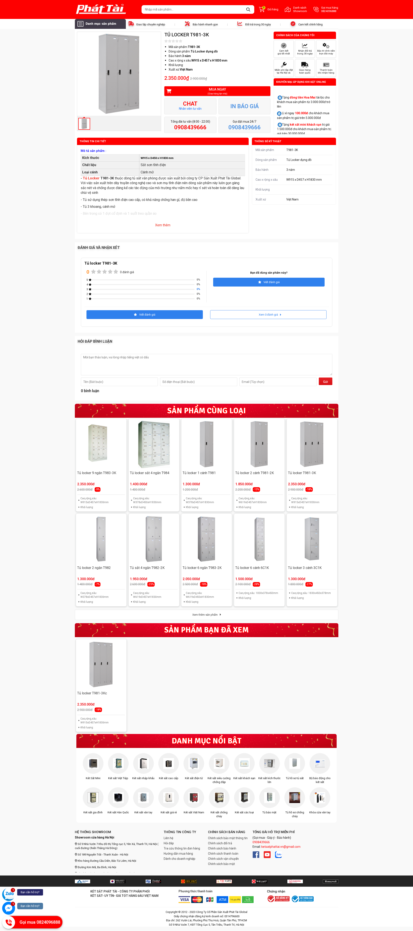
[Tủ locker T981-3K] (312, 444)
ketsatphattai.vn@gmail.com (281, 846)
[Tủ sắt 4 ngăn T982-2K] (154, 539)
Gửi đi (325, 382)
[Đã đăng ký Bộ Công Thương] (278, 899)
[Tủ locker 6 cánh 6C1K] (259, 539)
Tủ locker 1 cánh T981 (199, 473)
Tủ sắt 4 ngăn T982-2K (147, 568)
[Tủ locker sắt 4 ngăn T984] (154, 444)
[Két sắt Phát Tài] (106, 9)
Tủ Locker (91, 178)
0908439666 (261, 842)
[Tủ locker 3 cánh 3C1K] (312, 539)
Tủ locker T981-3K (302, 473)
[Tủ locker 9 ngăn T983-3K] (101, 444)
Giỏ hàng (270, 9)
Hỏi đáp (169, 843)
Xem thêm (162, 225)
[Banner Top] (82, 881)
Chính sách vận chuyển (223, 858)
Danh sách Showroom (300, 9)
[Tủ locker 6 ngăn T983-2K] (206, 539)
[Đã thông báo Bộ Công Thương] (302, 899)
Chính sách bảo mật (221, 864)
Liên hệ (168, 838)
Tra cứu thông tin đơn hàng (182, 848)
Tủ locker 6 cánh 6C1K (252, 568)
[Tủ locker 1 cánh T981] (206, 444)
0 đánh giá (127, 272)
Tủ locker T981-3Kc (92, 693)
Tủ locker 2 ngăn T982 (94, 568)
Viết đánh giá (272, 282)
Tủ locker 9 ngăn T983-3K (96, 473)
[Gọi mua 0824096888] (8, 922)
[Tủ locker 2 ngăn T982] (101, 539)
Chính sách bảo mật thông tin (228, 838)
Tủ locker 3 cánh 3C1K (305, 568)
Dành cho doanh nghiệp (179, 858)
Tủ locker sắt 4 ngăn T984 (149, 473)
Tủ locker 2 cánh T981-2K (254, 473)
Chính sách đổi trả (220, 843)
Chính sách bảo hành (222, 848)
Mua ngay (217, 91)
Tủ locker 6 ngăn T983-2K (202, 568)
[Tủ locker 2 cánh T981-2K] (259, 444)
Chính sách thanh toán (223, 853)
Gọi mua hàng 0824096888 (329, 9)
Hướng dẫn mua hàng (178, 853)
